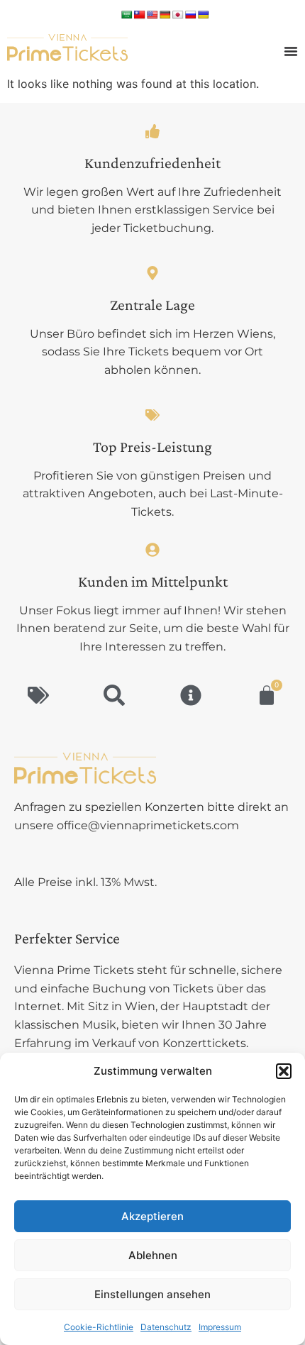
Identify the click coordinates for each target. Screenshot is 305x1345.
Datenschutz (166, 1327)
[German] (165, 15)
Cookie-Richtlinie (98, 1327)
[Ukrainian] (203, 15)
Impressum (220, 1327)
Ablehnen (152, 1255)
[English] (152, 15)
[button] (284, 1071)
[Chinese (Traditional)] (139, 15)
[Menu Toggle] (291, 51)
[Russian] (190, 15)
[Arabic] (127, 15)
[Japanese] (178, 15)
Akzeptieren (152, 1216)
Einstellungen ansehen (152, 1294)
